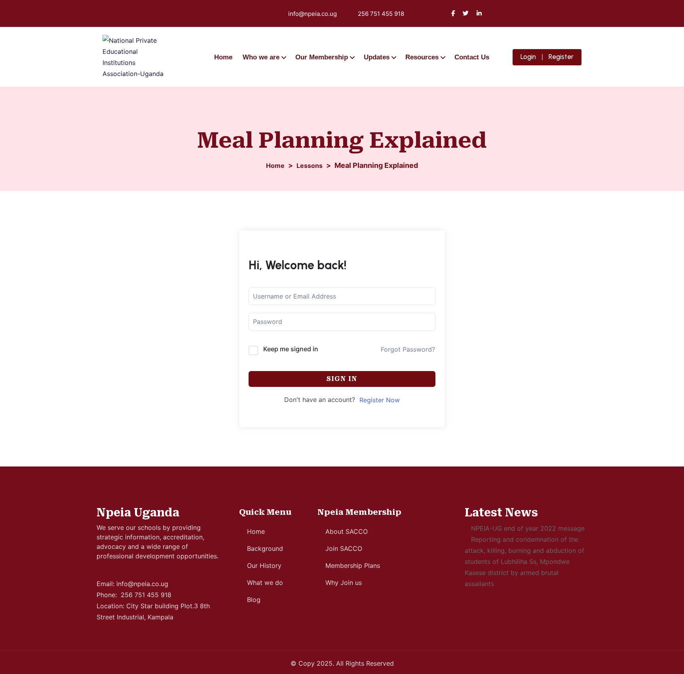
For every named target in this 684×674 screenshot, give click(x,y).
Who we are (261, 57)
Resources (422, 57)
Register (561, 57)
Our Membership (321, 57)
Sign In (342, 379)
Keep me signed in (290, 349)
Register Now (379, 400)
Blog (253, 600)
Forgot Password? (408, 349)
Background (265, 548)
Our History (264, 565)
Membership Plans (352, 565)
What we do (265, 582)
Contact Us (471, 57)
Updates (377, 57)
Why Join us (343, 582)
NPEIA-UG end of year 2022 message (528, 528)
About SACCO (346, 531)
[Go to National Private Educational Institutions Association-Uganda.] (275, 165)
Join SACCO (343, 548)
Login (528, 57)
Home (223, 57)
